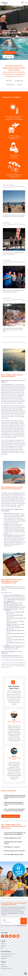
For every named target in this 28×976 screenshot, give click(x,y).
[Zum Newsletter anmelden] (23, 921)
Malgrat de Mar (17, 722)
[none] (3, 797)
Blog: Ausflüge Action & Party (8, 954)
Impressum (3, 946)
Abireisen (3, 964)
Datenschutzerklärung (21, 925)
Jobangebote (4, 958)
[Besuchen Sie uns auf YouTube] (18, 936)
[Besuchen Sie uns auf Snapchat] (10, 936)
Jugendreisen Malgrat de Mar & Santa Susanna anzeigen (13, 898)
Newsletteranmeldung (6, 956)
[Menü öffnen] (26, 2)
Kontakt (3, 943)
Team (10, 692)
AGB (2, 948)
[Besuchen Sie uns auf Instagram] (14, 936)
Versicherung (4, 966)
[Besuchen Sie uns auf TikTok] (6, 936)
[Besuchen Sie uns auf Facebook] (2, 936)
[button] (14, 797)
